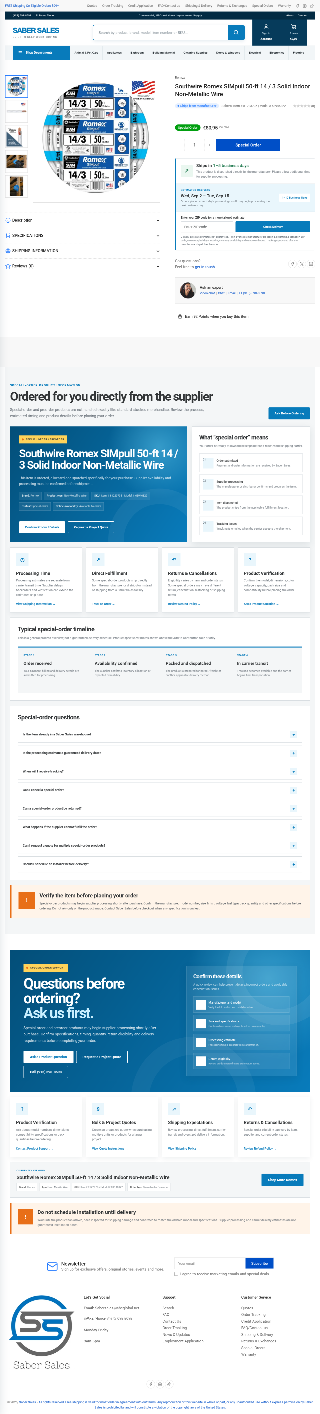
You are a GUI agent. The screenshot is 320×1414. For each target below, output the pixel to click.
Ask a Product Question (48, 1057)
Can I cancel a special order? (43, 790)
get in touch (205, 267)
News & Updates (176, 1334)
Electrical (255, 52)
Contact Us (171, 1321)
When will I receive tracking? (43, 771)
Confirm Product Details (42, 527)
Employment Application (183, 1341)
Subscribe (259, 1263)
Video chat (208, 293)
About (290, 15)
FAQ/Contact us (169, 6)
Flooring (298, 52)
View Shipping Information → (36, 604)
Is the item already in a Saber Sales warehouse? (57, 734)
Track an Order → (103, 604)
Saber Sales (27, 1402)
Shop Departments (39, 52)
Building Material (163, 52)
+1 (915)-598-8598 (252, 293)
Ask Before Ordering (289, 413)
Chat (221, 293)
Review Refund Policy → (184, 604)
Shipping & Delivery (198, 6)
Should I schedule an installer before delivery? (55, 864)
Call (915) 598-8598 (46, 1072)
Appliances (114, 52)
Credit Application (140, 6)
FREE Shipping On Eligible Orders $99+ (32, 6)
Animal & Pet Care (86, 52)
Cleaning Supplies (196, 52)
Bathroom (137, 52)
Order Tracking (112, 6)
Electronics (277, 52)
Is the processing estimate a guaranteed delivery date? (62, 753)
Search (168, 1308)
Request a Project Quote (91, 527)
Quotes (92, 6)
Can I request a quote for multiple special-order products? (64, 845)
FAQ (165, 1314)
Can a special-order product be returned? (52, 808)
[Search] (236, 32)
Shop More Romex (282, 1180)
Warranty (284, 6)
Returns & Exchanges (232, 6)
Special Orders (262, 6)
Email (232, 293)
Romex (180, 77)
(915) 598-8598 (22, 15)
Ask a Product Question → (261, 604)
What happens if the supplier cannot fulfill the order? (60, 827)
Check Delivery (273, 227)
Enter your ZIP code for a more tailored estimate (212, 217)
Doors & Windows (228, 52)
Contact (302, 15)
